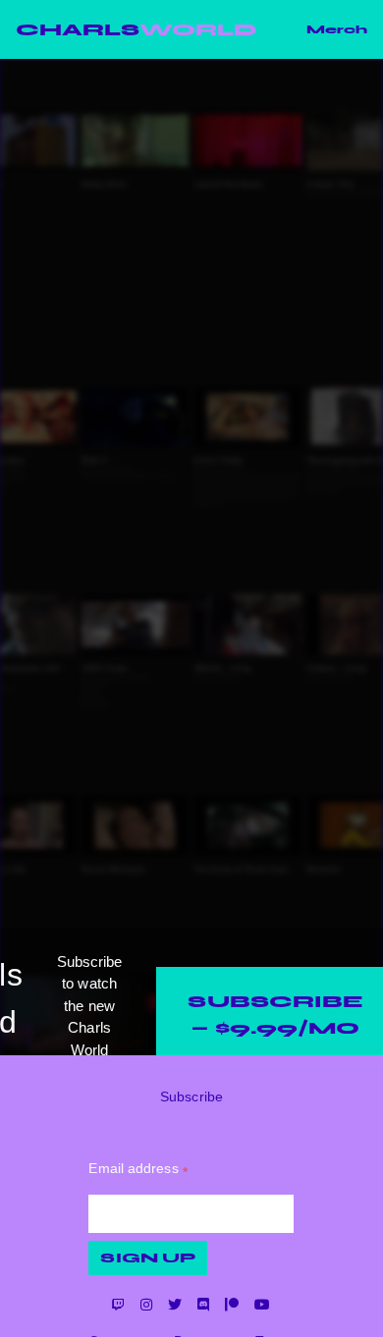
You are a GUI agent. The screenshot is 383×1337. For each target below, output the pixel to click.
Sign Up (147, 1258)
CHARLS (136, 29)
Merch (336, 29)
